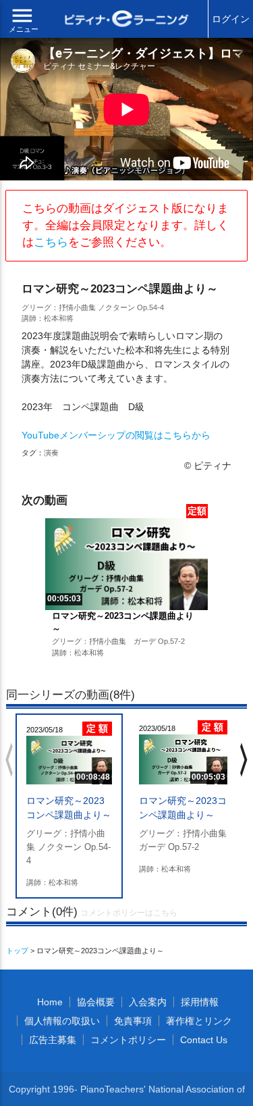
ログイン (231, 19)
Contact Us (203, 1039)
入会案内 (148, 1002)
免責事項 (133, 1020)
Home (50, 1002)
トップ (17, 951)
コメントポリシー (128, 1039)
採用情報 (200, 1002)
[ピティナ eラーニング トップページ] (126, 20)
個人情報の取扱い (62, 1020)
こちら (51, 242)
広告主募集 (52, 1039)
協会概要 (96, 1002)
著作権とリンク (199, 1020)
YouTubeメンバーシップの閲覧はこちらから (116, 435)
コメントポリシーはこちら (128, 913)
